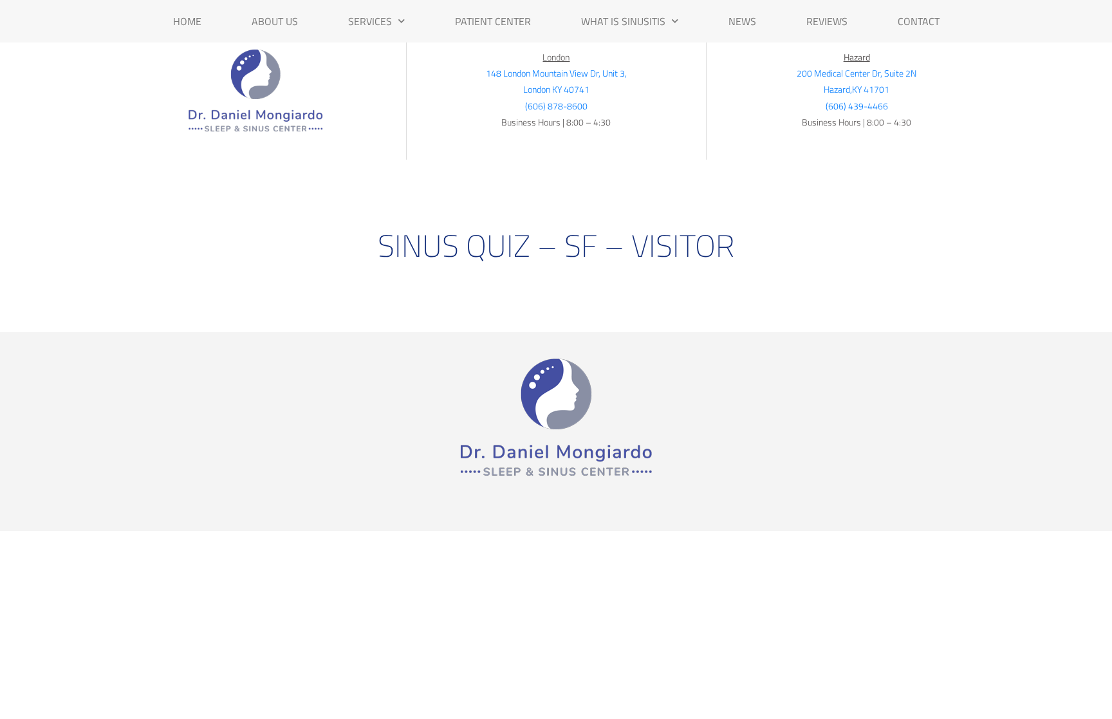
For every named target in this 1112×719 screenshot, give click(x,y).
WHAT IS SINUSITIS (623, 21)
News (742, 21)
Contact (919, 21)
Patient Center (493, 21)
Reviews (827, 21)
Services (370, 21)
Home (187, 21)
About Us (275, 21)
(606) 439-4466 (857, 106)
